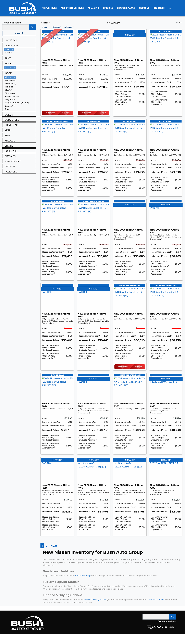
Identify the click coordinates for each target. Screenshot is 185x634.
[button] (49, 8)
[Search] (32, 27)
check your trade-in (155, 599)
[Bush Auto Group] (22, 7)
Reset (18, 33)
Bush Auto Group (82, 575)
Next (53, 545)
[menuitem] (20, 49)
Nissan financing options (95, 599)
